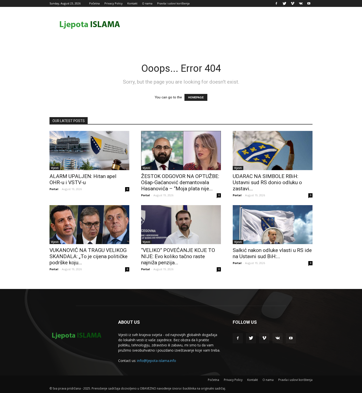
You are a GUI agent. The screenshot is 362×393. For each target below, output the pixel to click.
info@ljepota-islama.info (156, 360)
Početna (94, 3)
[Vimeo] (292, 3)
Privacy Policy (113, 3)
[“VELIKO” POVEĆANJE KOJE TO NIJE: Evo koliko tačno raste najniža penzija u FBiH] (181, 224)
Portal (53, 189)
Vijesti (55, 168)
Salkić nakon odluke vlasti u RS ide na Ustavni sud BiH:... (272, 253)
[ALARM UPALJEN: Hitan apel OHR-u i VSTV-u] (89, 150)
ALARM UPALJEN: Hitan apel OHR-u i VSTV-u (82, 179)
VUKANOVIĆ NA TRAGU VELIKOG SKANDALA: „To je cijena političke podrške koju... (88, 256)
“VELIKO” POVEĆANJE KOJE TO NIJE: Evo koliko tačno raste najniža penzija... (178, 256)
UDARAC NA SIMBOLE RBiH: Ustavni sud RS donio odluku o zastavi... (267, 182)
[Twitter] (284, 3)
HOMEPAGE (196, 97)
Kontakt (132, 3)
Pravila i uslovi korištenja (173, 3)
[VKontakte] (300, 3)
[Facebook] (276, 3)
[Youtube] (309, 3)
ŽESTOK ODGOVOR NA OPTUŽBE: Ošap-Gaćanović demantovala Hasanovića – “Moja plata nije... (180, 182)
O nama (147, 3)
